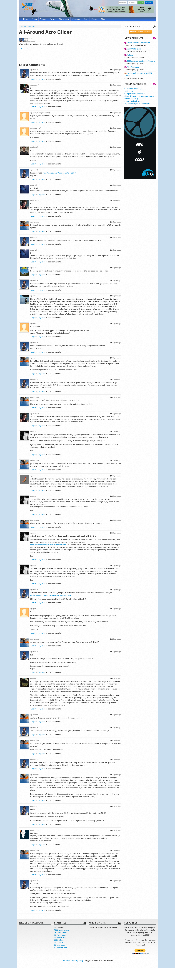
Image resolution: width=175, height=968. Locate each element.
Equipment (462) (131, 99)
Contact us (66, 960)
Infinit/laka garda (134, 49)
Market (94, 19)
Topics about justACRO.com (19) (137, 104)
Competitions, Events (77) (134, 94)
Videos (43, 19)
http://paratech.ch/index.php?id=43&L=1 (59, 173)
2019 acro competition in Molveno (141, 61)
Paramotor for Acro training (138, 43)
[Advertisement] (70, 55)
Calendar (76, 19)
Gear (86, 19)
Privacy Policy (77, 960)
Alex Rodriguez (133, 67)
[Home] (27, 7)
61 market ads (60, 937)
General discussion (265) (134, 89)
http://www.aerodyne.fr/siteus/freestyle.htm (48, 545)
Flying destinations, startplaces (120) (139, 96)
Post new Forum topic (141, 32)
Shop (103, 19)
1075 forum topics (61, 930)
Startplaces (64, 19)
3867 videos (59, 940)
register (28, 48)
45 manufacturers (61, 947)
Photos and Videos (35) (133, 101)
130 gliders (58, 942)
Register (148, 3)
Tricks (34, 19)
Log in (141, 3)
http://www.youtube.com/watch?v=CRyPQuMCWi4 (50, 595)
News (25, 19)
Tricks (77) (128, 91)
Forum (52, 19)
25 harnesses (59, 945)
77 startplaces (60, 935)
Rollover (130, 55)
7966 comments (60, 932)
